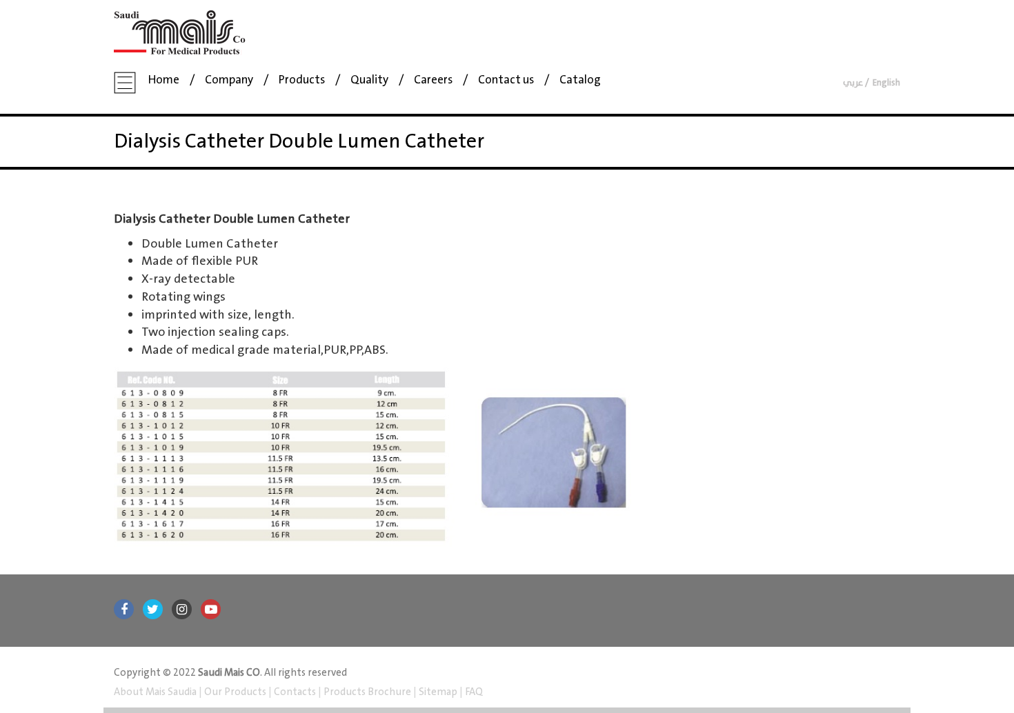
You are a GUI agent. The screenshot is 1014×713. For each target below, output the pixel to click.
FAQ (473, 692)
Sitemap (438, 692)
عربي (853, 83)
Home (163, 80)
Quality (369, 80)
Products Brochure (366, 692)
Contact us (506, 80)
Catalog (580, 80)
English (886, 83)
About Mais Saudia (156, 692)
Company (229, 80)
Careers (433, 80)
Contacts (295, 692)
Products (302, 80)
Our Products (235, 692)
